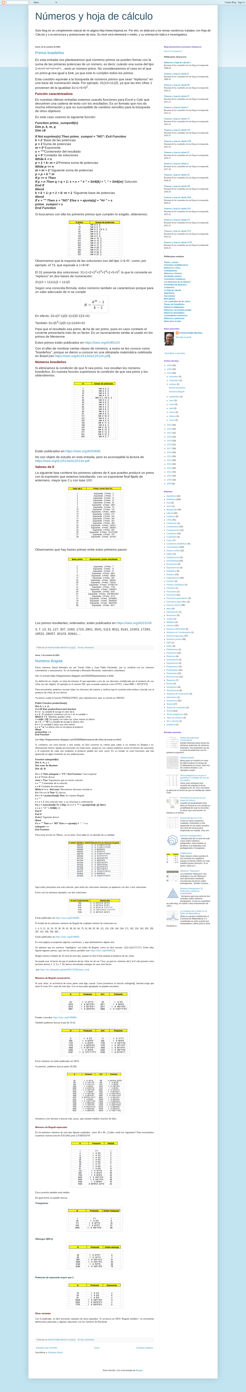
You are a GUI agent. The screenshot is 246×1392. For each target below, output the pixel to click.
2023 (169, 425)
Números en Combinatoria (179, 632)
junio (171, 400)
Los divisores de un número (177, 282)
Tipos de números (175, 718)
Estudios (170, 574)
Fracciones (172, 591)
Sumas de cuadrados (176, 707)
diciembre (174, 376)
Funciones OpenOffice (177, 602)
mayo (172, 404)
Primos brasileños (49, 53)
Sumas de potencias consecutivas (189, 739)
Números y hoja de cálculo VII (177, 130)
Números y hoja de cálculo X (176, 163)
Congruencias (173, 530)
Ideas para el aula (172, 321)
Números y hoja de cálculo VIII (177, 141)
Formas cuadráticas (175, 585)
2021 (169, 433)
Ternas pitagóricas (175, 714)
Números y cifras (172, 268)
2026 (169, 365)
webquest (171, 724)
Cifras (169, 520)
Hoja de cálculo (174, 605)
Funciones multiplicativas (176, 265)
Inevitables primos (173, 276)
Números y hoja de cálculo (94, 16)
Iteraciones (172, 615)
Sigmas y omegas (171, 262)
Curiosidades (173, 547)
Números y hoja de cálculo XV (177, 220)
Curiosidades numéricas (175, 315)
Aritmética (171, 499)
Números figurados (175, 636)
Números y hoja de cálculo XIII (177, 197)
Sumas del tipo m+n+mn (191, 818)
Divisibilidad (172, 561)
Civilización (172, 523)
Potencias (171, 656)
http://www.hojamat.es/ (173, 51)
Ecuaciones (172, 564)
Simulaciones (173, 690)
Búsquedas (172, 509)
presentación (172, 660)
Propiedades (172, 670)
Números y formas (173, 273)
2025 (169, 369)
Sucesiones (169, 296)
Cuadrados (172, 537)
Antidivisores (186, 853)
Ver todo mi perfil (183, 337)
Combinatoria (170, 271)
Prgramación (172, 663)
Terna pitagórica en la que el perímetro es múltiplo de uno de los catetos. (194, 777)
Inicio (97, 1348)
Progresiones (173, 666)
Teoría (169, 711)
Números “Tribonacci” (190, 871)
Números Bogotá (48, 661)
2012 (169, 468)
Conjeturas (169, 287)
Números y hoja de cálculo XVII (178, 242)
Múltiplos (171, 622)
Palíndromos (172, 649)
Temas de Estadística (174, 304)
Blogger (139, 1370)
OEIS (169, 642)
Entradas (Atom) (55, 1352)
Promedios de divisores (175, 285)
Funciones (171, 595)
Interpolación (172, 612)
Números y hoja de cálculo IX (176, 152)
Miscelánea (169, 299)
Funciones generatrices (177, 598)
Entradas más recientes (46, 1348)
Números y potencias (174, 318)
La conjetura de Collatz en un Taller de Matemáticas (193, 912)
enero (172, 420)
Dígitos (170, 554)
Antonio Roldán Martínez (190, 333)
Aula (169, 503)
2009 (169, 480)
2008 (169, 484)
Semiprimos (172, 687)
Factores (170, 581)
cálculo (170, 513)
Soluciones (172, 697)
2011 (169, 472)
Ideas (169, 608)
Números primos (174, 639)
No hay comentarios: (86, 647)
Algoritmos (169, 293)
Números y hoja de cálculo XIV (177, 208)
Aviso (169, 506)
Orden (169, 646)
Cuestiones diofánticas (177, 544)
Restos (170, 683)
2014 (169, 460)
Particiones (172, 653)
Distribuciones (173, 557)
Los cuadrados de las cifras (177, 301)
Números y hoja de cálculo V (176, 107)
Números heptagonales (191, 836)
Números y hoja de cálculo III (177, 85)
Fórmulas (171, 588)
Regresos (171, 680)
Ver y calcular (173, 721)
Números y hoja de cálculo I (177, 62)
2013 (169, 464)
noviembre (174, 380)
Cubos (170, 540)
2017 (169, 448)
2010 (169, 476)
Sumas (170, 704)
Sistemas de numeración (178, 694)
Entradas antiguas (145, 1348)
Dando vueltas (173, 550)
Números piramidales (174, 313)
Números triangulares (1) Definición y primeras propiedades (191, 891)
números (171, 625)
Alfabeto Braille (187, 758)
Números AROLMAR (176, 629)
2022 (169, 429)
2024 (169, 373)
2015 (169, 456)
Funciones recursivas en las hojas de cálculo (193, 799)
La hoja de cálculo (172, 290)
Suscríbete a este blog (174, 353)
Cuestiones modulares (175, 279)
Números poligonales (174, 307)
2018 (169, 444)
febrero (172, 416)
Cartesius (171, 516)
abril (171, 408)
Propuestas (172, 673)
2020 (169, 437)
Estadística (171, 571)
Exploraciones (173, 578)
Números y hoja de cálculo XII (177, 186)
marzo (172, 412)
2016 (169, 452)
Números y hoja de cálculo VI (176, 119)
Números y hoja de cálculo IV (176, 96)
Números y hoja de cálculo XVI (177, 231)
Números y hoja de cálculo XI (176, 175)
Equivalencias (173, 568)
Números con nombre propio (177, 310)
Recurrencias (173, 677)
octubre (173, 384)
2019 (169, 441)
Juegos (170, 619)
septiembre (174, 397)
